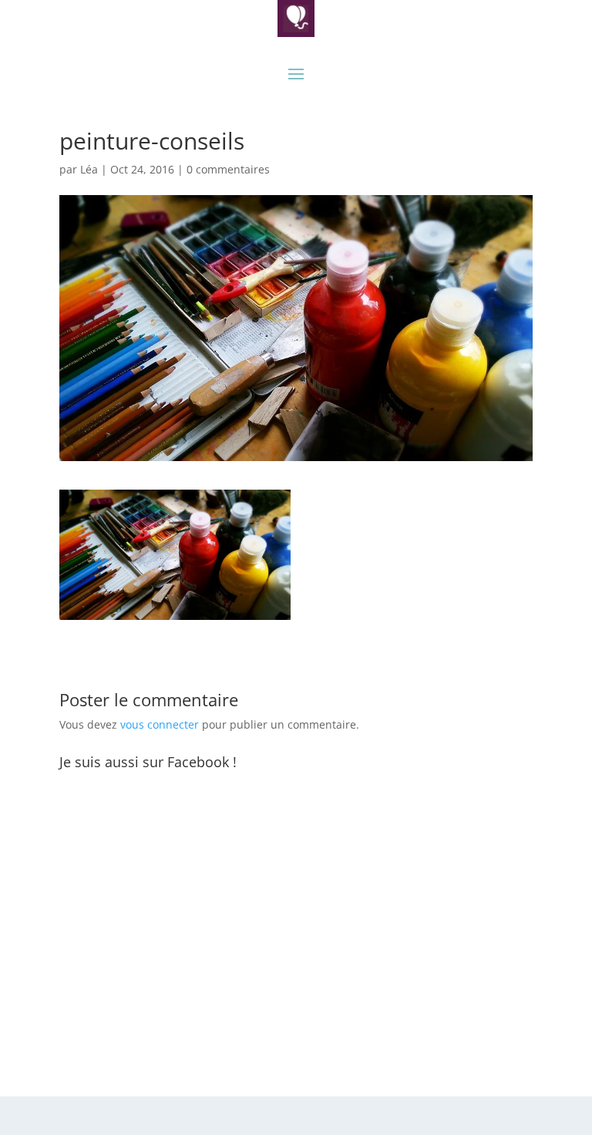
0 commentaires (228, 169)
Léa (89, 169)
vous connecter (159, 724)
